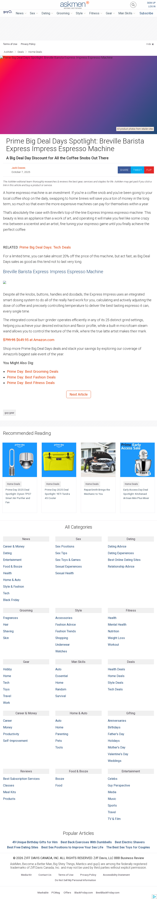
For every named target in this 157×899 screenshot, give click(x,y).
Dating (7, 553)
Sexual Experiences (68, 566)
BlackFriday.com (83, 892)
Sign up (151, 3)
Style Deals (115, 682)
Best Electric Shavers (130, 842)
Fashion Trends (65, 631)
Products (9, 799)
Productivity (11, 734)
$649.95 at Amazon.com (28, 340)
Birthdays (114, 727)
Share (124, 169)
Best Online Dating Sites (124, 560)
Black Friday (11, 600)
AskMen (74, 5)
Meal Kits (9, 792)
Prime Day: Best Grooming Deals (32, 371)
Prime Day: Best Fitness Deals (31, 383)
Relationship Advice (121, 566)
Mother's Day (116, 747)
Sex (78, 539)
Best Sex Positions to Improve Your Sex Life (72, 847)
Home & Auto (12, 580)
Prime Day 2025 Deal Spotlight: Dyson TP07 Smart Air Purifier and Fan (18, 496)
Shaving (8, 631)
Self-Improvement (15, 741)
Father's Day (116, 734)
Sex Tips (61, 553)
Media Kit (26, 874)
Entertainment (12, 560)
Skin (6, 638)
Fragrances (10, 618)
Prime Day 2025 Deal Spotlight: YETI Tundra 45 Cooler (57, 494)
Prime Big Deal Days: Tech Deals (45, 247)
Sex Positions (64, 546)
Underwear (62, 644)
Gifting (130, 713)
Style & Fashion (13, 586)
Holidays (114, 741)
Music (112, 799)
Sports (112, 805)
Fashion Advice (65, 624)
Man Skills (78, 662)
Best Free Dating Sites (22, 847)
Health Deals (116, 669)
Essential (61, 676)
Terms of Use (10, 44)
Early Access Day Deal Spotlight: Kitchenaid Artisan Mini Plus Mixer (136, 494)
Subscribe (146, 13)
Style (78, 610)
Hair (5, 624)
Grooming (26, 610)
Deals (21, 51)
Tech (6, 593)
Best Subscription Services (21, 779)
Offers (67, 892)
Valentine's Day (118, 754)
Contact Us (44, 874)
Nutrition (113, 631)
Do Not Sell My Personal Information (75, 880)
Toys (6, 689)
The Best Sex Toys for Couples (128, 847)
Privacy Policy (28, 44)
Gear (26, 662)
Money (7, 727)
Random (60, 689)
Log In (151, 6)
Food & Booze (12, 566)
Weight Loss (116, 638)
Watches (61, 651)
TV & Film (114, 819)
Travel (7, 696)
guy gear (9, 412)
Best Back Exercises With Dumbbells (86, 842)
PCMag (56, 892)
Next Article (79, 394)
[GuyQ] (7, 12)
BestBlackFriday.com (107, 892)
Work (6, 703)
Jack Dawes (18, 167)
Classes (8, 785)
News (26, 539)
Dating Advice (117, 546)
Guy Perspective (119, 785)
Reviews (26, 771)
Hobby (7, 669)
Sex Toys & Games (68, 560)
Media (112, 792)
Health (7, 573)
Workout (113, 644)
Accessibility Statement (116, 874)
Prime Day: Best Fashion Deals (31, 377)
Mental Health (117, 624)
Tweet (137, 169)
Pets (58, 741)
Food (58, 785)
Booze (59, 779)
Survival (60, 696)
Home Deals (35, 51)
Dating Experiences (121, 553)
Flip (149, 169)
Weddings (114, 761)
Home (7, 676)
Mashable (43, 892)
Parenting (61, 734)
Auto (58, 669)
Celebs (112, 779)
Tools (59, 747)
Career (7, 720)
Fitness (131, 610)
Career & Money (14, 546)
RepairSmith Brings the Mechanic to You (97, 491)
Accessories (63, 618)
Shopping (61, 638)
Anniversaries (117, 720)
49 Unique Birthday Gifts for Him (35, 842)
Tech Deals (115, 689)
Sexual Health (64, 573)
